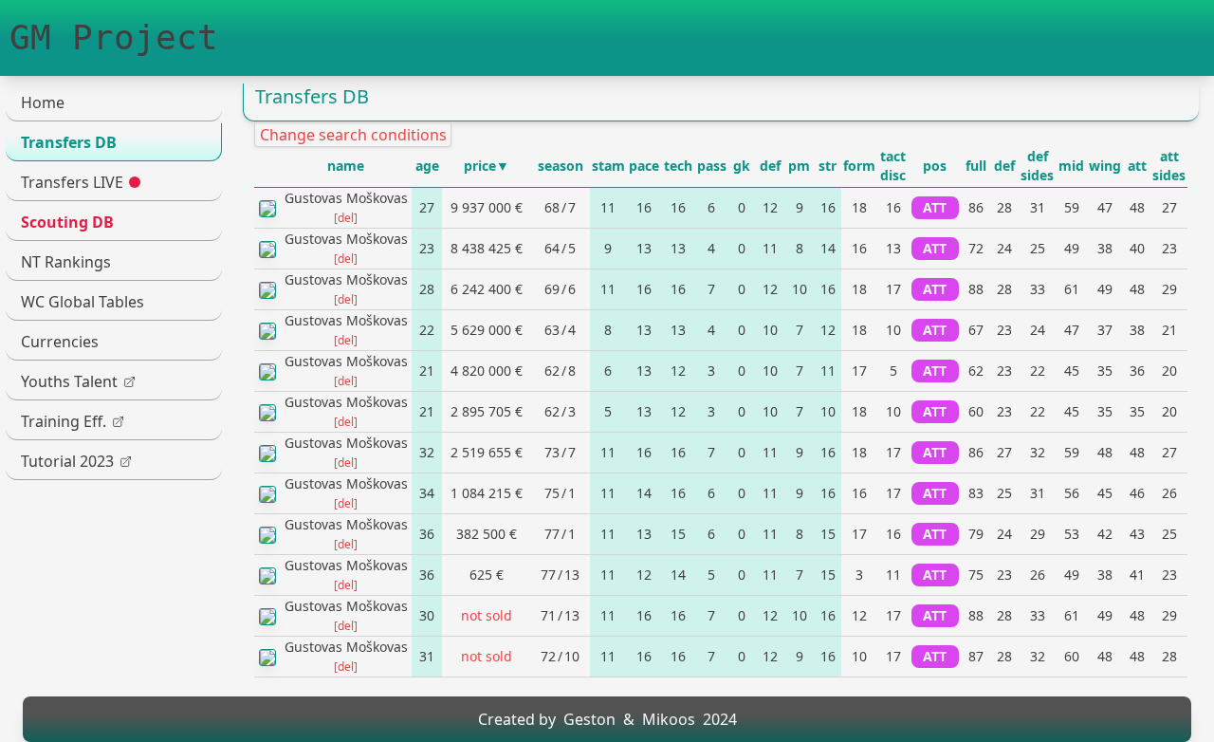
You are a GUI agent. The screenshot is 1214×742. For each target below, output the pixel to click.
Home (42, 102)
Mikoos (668, 719)
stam (608, 166)
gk (741, 166)
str (828, 166)
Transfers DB (69, 142)
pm (799, 166)
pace (644, 166)
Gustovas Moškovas (346, 198)
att (1137, 166)
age (427, 166)
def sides (1037, 165)
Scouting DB (67, 222)
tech (678, 166)
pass (712, 166)
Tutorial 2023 (67, 461)
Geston (589, 719)
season (560, 166)
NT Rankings (66, 261)
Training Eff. (63, 421)
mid (1071, 166)
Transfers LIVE (72, 182)
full (976, 166)
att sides (1169, 165)
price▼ (486, 166)
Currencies (60, 341)
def (770, 166)
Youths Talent (69, 381)
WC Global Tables (82, 301)
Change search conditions (353, 134)
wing (1105, 166)
